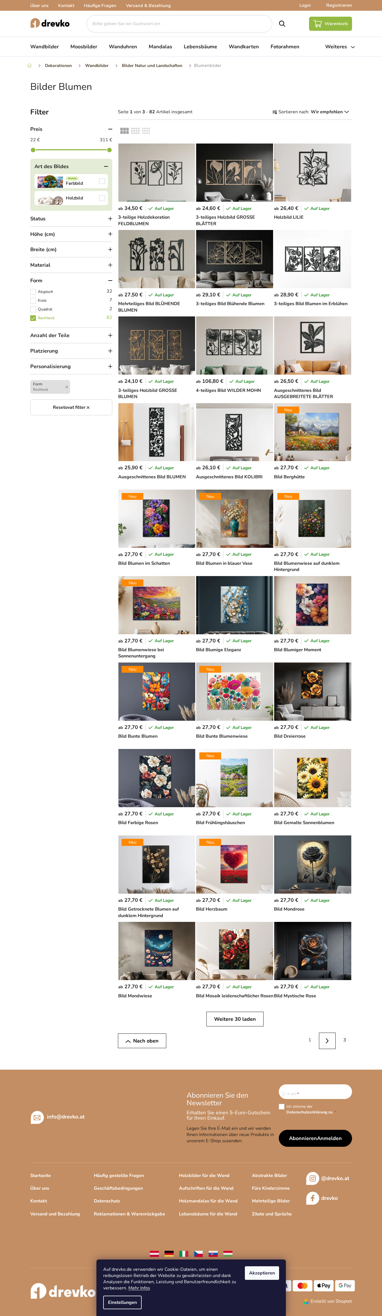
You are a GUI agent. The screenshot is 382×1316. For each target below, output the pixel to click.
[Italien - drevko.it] (183, 1253)
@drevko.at (335, 1178)
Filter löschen (71, 407)
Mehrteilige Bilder (271, 1201)
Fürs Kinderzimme (271, 1188)
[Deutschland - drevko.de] (169, 1253)
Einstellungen (122, 1302)
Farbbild (71, 181)
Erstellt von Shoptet (331, 1301)
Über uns (39, 6)
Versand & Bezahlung (148, 6)
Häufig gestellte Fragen (119, 1175)
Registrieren (339, 5)
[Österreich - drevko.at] (154, 1253)
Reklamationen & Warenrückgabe (129, 1214)
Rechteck (75, 317)
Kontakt (66, 6)
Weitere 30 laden (235, 1019)
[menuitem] (44, 46)
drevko (329, 1198)
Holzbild (71, 198)
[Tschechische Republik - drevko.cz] (198, 1253)
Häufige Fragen (100, 6)
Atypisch (75, 291)
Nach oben (146, 1040)
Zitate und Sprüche (272, 1214)
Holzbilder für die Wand (204, 1175)
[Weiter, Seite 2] (327, 1041)
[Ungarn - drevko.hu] (227, 1253)
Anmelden (329, 1138)
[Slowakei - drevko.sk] (213, 1253)
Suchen (282, 23)
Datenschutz (107, 1201)
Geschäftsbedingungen (118, 1188)
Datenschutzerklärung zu (309, 1112)
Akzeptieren (262, 1273)
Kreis (75, 300)
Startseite (40, 1175)
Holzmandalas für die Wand (208, 1201)
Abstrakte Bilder (269, 1175)
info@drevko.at (66, 1116)
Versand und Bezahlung (55, 1214)
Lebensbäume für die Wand (208, 1214)
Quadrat (75, 309)
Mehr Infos (139, 1288)
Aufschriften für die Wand (206, 1188)
